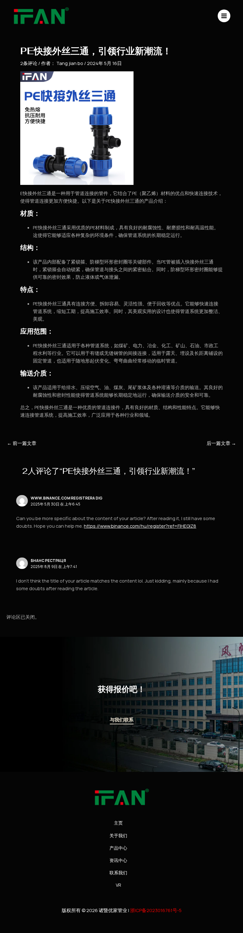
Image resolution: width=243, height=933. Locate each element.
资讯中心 (118, 860)
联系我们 (118, 873)
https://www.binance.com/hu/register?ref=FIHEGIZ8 (140, 526)
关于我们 (118, 835)
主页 (118, 823)
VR (118, 885)
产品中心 (118, 848)
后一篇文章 (221, 443)
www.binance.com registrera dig (67, 498)
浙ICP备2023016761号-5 (156, 910)
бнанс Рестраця (48, 560)
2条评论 (28, 63)
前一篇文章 (21, 443)
